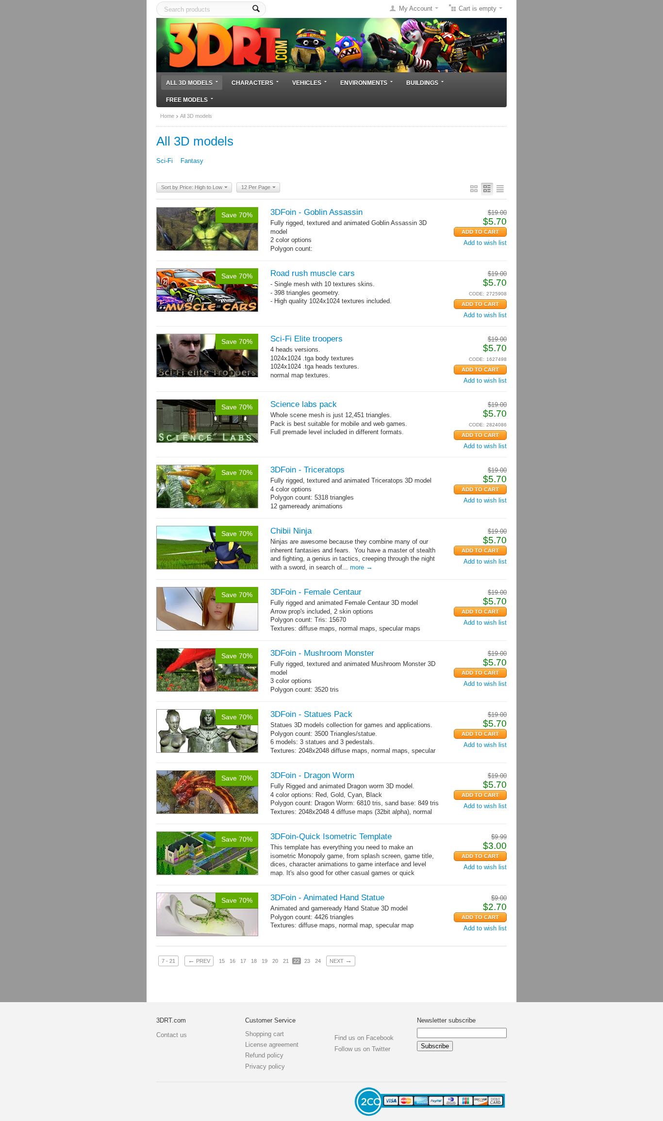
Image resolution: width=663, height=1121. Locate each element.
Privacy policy (265, 1066)
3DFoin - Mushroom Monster (322, 653)
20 (275, 961)
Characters (252, 83)
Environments (363, 83)
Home (167, 116)
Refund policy (264, 1055)
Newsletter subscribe (446, 1020)
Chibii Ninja (291, 531)
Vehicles (306, 83)
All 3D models (189, 83)
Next (341, 960)
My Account (415, 8)
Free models (187, 100)
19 (264, 961)
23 (307, 961)
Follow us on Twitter (362, 1049)
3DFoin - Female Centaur (316, 592)
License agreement (271, 1044)
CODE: (476, 293)
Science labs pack (303, 404)
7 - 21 (168, 961)
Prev (199, 960)
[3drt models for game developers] (331, 44)
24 (318, 961)
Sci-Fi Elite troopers (306, 338)
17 (243, 961)
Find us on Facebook (364, 1037)
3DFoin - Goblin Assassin (316, 212)
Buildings (422, 83)
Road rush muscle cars (312, 273)
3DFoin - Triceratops (307, 469)
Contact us (171, 1035)
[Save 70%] (207, 228)
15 (222, 961)
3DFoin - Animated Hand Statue (327, 897)
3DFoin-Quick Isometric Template (331, 836)
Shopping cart (264, 1034)
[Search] (256, 9)
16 (232, 961)
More (361, 567)
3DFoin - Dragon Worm (312, 775)
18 (254, 961)
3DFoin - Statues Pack (311, 714)
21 (286, 961)
